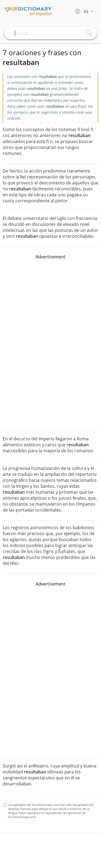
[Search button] (89, 33)
